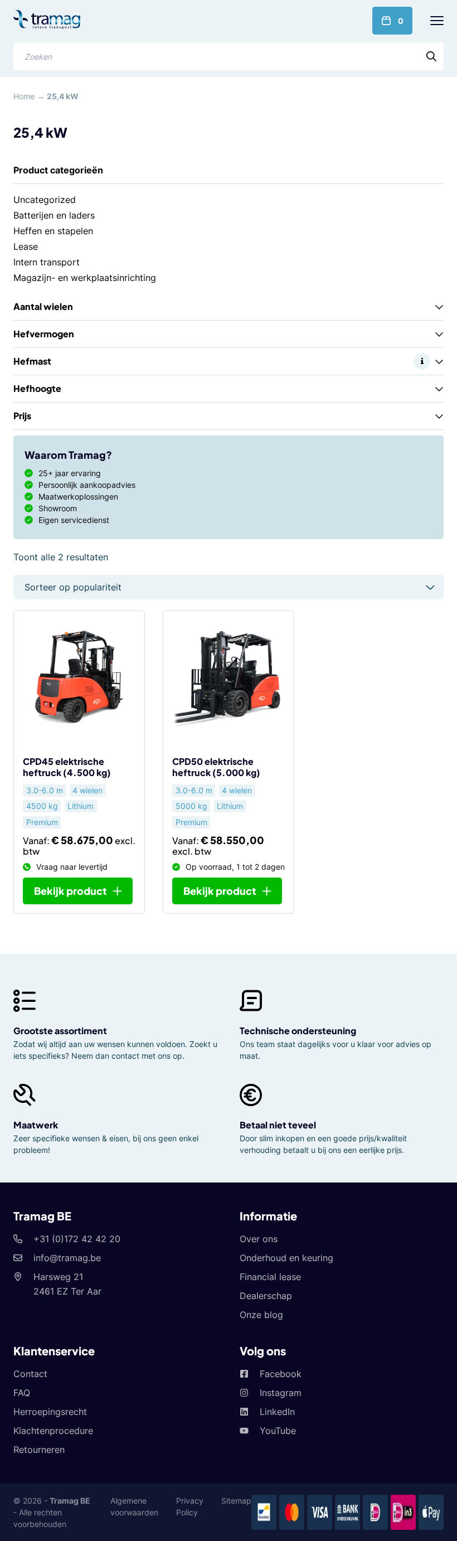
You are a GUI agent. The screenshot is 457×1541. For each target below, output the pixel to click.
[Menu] (437, 20)
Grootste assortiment (60, 1030)
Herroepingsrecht (50, 1411)
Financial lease (270, 1276)
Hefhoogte (37, 388)
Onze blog (261, 1314)
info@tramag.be (67, 1257)
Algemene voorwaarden (134, 1506)
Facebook (281, 1373)
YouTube (278, 1430)
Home (24, 96)
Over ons (259, 1238)
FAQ (21, 1392)
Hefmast (32, 361)
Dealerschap (266, 1295)
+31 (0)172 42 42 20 (76, 1238)
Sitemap (236, 1500)
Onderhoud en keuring (286, 1257)
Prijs (22, 415)
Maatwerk (35, 1125)
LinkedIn (277, 1411)
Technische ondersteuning (298, 1030)
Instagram (281, 1392)
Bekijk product (70, 890)
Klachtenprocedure (53, 1430)
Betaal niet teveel (278, 1125)
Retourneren (39, 1449)
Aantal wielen (43, 306)
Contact (30, 1373)
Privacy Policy (189, 1506)
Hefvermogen (43, 334)
